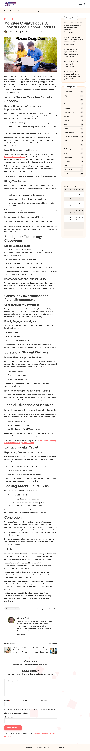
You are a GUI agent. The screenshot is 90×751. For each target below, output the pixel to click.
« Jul (66, 233)
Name (7, 700)
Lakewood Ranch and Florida (14, 157)
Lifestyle (67, 145)
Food (65, 124)
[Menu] (80, 4)
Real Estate (68, 157)
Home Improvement (71, 137)
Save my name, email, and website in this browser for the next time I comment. (32, 709)
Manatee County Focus (12, 608)
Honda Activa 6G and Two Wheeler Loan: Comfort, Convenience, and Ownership (73, 26)
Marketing (67, 149)
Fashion (66, 116)
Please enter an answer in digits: (16, 713)
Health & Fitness (69, 133)
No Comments (38, 32)
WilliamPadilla (24, 618)
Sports (66, 165)
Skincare (67, 161)
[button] (21, 635)
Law (65, 141)
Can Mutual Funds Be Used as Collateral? (73, 63)
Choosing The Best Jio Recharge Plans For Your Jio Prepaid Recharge (73, 39)
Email (25, 700)
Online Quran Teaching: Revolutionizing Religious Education (30, 441)
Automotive (68, 92)
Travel (66, 173)
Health (66, 128)
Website (44, 700)
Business (67, 100)
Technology (68, 169)
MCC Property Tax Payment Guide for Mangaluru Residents (71, 52)
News (66, 153)
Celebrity (67, 104)
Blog (65, 96)
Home (6, 11)
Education (8, 19)
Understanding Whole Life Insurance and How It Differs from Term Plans (73, 74)
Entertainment (69, 112)
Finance (66, 120)
